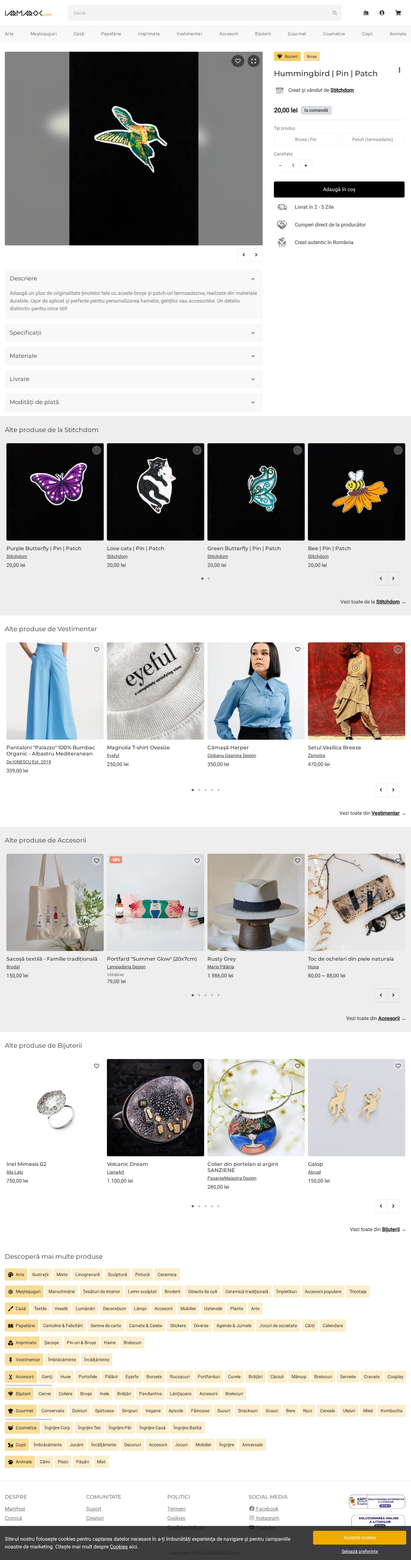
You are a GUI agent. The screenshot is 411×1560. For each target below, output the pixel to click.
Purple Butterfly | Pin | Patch (44, 548)
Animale (397, 33)
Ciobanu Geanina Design (231, 755)
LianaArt (115, 1172)
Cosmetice (334, 33)
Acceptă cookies (360, 1537)
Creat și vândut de (321, 90)
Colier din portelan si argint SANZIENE (242, 1167)
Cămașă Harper (228, 748)
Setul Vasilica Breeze (334, 748)
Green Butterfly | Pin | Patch (244, 548)
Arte (9, 33)
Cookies (176, 1518)
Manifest (15, 1509)
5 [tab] (218, 790)
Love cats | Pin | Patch (135, 548)
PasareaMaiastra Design (232, 1178)
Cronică (13, 1518)
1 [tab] (202, 578)
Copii (367, 33)
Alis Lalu (14, 1172)
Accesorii (228, 33)
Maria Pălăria (220, 966)
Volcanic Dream (127, 1164)
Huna (313, 966)
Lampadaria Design (126, 966)
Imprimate (149, 33)
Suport (93, 1509)
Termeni (176, 1509)
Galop (315, 1164)
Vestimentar (189, 33)
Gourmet (297, 33)
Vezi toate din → (372, 813)
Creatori (95, 1518)
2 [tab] (208, 578)
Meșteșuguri (44, 33)
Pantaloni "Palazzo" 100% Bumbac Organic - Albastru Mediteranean (50, 751)
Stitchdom (16, 556)
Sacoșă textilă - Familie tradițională (52, 959)
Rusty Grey (221, 959)
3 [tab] (205, 790)
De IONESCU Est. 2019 (28, 761)
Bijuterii (263, 33)
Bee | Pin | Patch (329, 548)
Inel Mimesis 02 (26, 1164)
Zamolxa (316, 755)
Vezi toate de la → (373, 602)
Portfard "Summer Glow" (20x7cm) (152, 959)
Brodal (13, 966)
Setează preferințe (360, 1551)
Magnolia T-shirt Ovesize (138, 748)
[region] (205, 1276)
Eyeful (113, 755)
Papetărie (111, 33)
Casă (79, 33)
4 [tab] (212, 790)
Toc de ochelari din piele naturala (351, 959)
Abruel (314, 1172)
